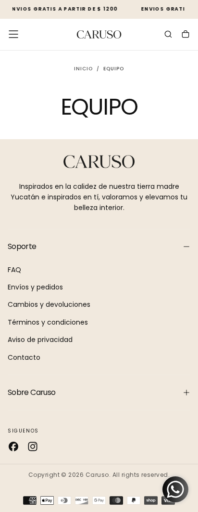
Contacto (24, 357)
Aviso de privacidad (40, 339)
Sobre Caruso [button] (31, 392)
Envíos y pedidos (35, 287)
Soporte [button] (22, 246)
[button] (13, 34)
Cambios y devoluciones (49, 304)
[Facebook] (13, 446)
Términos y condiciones (48, 322)
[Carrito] (185, 35)
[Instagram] (32, 446)
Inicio (83, 68)
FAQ (14, 270)
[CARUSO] (99, 161)
